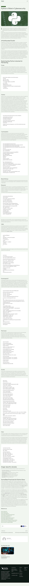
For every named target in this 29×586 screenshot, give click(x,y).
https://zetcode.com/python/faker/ (7, 522)
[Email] (25, 526)
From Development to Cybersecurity (5, 557)
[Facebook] (23, 526)
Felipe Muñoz (9, 538)
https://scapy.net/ (4, 511)
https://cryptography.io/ (5, 513)
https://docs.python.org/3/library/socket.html (8, 521)
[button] (27, 1)
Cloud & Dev (3, 6)
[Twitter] (21, 526)
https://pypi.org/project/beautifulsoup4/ (8, 514)
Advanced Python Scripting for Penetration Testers (9, 520)
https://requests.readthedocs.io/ (6, 515)
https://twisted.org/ (4, 512)
